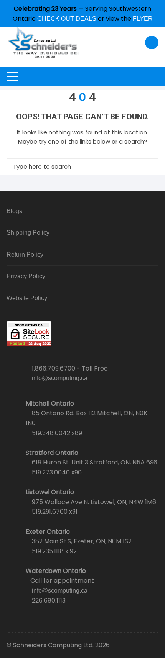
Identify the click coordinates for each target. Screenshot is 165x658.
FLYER (143, 18)
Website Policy (27, 298)
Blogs (14, 211)
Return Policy (25, 254)
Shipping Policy (28, 232)
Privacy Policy (26, 276)
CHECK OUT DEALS (66, 18)
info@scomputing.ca (59, 378)
